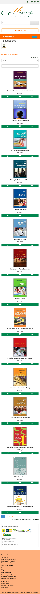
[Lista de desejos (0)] (32, 2)
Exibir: (37, 63)
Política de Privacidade (8, 561)
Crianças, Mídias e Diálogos (20, 120)
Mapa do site (5, 570)
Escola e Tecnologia (20, 209)
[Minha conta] (28, 2)
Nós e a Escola (20, 299)
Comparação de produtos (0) (10, 54)
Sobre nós (4, 557)
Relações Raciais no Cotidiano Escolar (20, 358)
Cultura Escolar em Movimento (20, 417)
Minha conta (5, 583)
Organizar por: (35, 57)
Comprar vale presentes (8, 576)
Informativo (4, 587)
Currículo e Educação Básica (20, 150)
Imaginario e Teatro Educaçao (20, 269)
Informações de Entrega (8, 559)
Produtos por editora (7, 575)
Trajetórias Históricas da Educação (20, 388)
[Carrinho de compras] (35, 2)
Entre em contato (6, 568)
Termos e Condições (7, 563)
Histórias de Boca (20, 477)
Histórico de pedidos (7, 585)
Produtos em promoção (8, 578)
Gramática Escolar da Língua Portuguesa (20, 447)
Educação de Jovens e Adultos (20, 180)
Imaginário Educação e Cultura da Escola (20, 506)
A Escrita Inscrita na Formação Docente (20, 91)
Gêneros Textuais (20, 239)
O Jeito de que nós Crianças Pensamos (20, 328)
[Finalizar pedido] (38, 2)
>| (12, 516)
